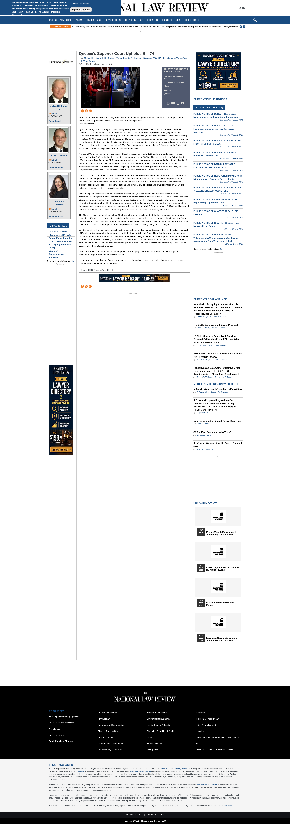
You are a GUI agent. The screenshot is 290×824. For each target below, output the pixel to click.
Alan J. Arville (202, 360)
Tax (197, 743)
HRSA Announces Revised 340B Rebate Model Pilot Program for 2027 (217, 355)
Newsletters (113, 20)
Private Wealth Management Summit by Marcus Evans (221, 533)
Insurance (200, 712)
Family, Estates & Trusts (158, 725)
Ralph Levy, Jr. (203, 413)
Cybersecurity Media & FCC (111, 749)
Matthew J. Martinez (205, 449)
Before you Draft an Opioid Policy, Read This (217, 421)
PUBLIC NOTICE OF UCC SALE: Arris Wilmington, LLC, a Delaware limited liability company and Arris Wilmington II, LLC (216, 237)
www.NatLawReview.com (140, 771)
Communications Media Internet (173, 77)
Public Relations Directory (61, 741)
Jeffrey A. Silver (203, 392)
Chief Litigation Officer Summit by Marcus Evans (222, 568)
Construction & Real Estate (111, 743)
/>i (183, 103)
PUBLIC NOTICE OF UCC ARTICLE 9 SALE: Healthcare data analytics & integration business (215, 128)
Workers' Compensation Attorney (56, 254)
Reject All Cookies (80, 9)
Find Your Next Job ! (58, 226)
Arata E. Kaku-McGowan (218, 345)
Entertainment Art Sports (174, 82)
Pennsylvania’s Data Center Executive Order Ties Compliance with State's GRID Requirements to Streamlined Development (216, 371)
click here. (228, 806)
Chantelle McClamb (205, 377)
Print (168, 103)
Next (244, 27)
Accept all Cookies (80, 3)
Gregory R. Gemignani (220, 392)
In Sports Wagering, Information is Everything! (217, 389)
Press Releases (56, 735)
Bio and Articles (55, 121)
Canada (167, 90)
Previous (241, 27)
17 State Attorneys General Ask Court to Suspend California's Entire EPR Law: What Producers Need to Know (216, 339)
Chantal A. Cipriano (59, 203)
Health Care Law (155, 743)
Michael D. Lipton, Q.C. (59, 108)
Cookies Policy (19, 15)
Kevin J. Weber (59, 155)
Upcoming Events (205, 503)
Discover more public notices (206, 249)
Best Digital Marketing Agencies (64, 716)
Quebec (167, 94)
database (80, 771)
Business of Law (105, 737)
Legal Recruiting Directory (61, 723)
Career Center (149, 20)
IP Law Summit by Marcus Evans (220, 604)
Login (242, 8)
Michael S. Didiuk (218, 328)
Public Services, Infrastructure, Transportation (217, 737)
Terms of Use (165, 769)
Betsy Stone (201, 345)
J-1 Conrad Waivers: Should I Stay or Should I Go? (217, 445)
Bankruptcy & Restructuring (111, 725)
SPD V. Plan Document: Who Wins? (212, 432)
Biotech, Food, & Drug (108, 731)
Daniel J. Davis (203, 328)
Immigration (152, 749)
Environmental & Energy (158, 719)
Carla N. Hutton (219, 317)
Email (54, 114)
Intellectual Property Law (207, 719)
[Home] (145, 7)
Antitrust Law (104, 719)
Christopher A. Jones (223, 377)
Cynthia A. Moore (204, 435)
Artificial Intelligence (107, 712)
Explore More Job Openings (59, 261)
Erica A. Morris (203, 424)
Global (166, 86)
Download (178, 103)
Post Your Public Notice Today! (209, 107)
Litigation (200, 731)
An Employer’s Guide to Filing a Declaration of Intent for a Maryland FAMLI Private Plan (204, 26)
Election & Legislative (157, 712)
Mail (173, 103)
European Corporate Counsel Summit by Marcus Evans (221, 639)
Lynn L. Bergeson (204, 317)
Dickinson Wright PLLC (154, 58)
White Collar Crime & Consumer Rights (214, 749)
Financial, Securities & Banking (161, 731)
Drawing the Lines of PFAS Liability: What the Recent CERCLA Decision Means (114, 26)
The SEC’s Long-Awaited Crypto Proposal (215, 325)
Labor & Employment (206, 725)
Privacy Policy (181, 769)
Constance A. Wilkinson (219, 360)
